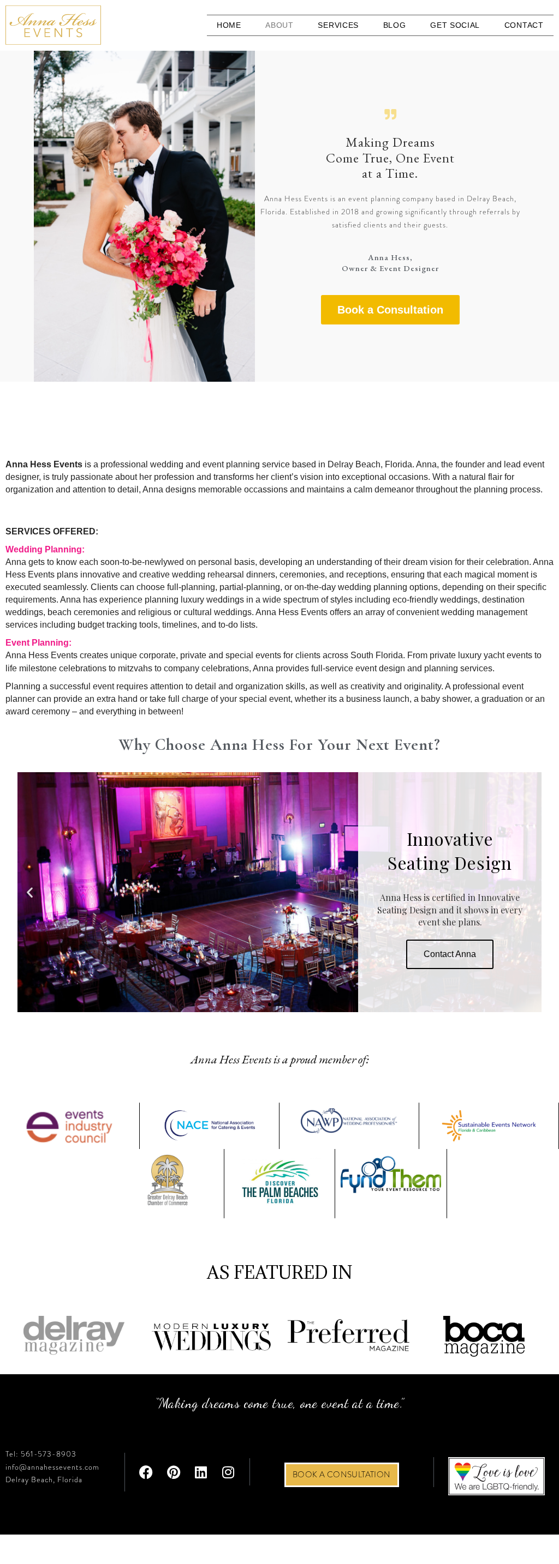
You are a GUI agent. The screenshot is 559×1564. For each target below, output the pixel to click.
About (279, 25)
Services (338, 25)
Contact (524, 25)
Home (229, 25)
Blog (394, 25)
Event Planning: (38, 642)
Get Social (455, 25)
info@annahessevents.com (52, 1466)
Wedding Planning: (45, 549)
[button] (30, 892)
